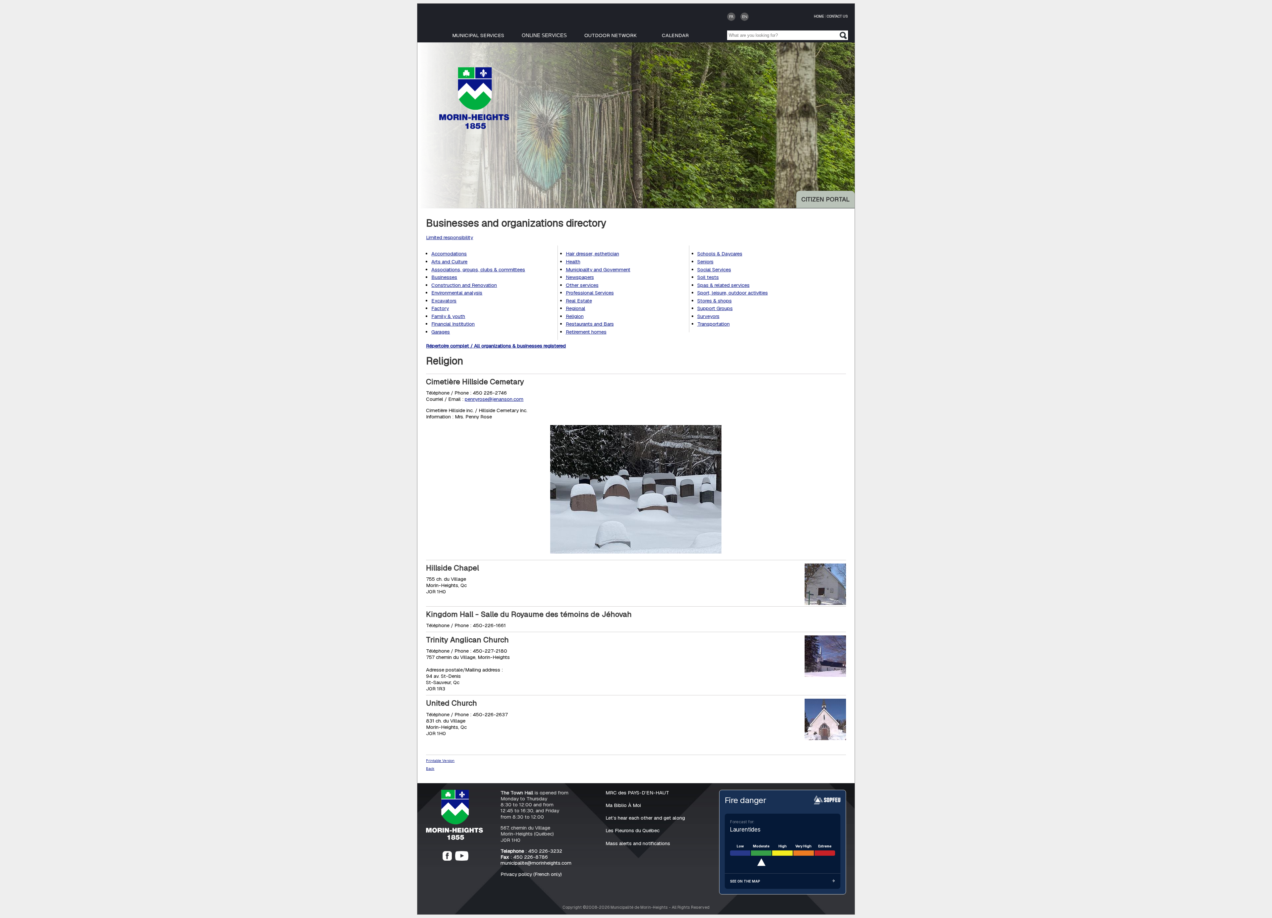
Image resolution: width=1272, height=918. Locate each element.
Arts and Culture (449, 261)
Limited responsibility (449, 237)
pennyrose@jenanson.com (494, 399)
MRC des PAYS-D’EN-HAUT (637, 792)
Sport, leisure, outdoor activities (732, 293)
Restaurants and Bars (590, 324)
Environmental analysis (456, 293)
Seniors (705, 261)
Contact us (837, 16)
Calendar (675, 35)
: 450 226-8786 (524, 857)
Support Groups (715, 308)
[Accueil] (454, 838)
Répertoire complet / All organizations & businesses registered (496, 346)
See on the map (745, 881)
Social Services (714, 269)
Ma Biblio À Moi (623, 805)
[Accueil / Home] (474, 127)
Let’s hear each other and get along (645, 818)
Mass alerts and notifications (638, 843)
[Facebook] (447, 859)
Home (819, 16)
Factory (440, 308)
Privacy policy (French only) (531, 874)
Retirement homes (586, 332)
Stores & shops (714, 300)
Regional (575, 308)
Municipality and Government (598, 269)
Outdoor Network (610, 35)
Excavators (443, 300)
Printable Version (440, 760)
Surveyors (708, 316)
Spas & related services (723, 285)
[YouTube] (461, 859)
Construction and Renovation (464, 285)
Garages (440, 332)
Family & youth (448, 316)
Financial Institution (453, 324)
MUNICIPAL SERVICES (478, 35)
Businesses (444, 277)
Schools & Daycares (719, 253)
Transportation (713, 324)
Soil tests (708, 277)
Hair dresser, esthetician (592, 253)
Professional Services (590, 293)
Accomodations (449, 253)
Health (573, 261)
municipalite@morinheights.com (536, 863)
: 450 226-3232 (531, 851)
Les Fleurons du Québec (633, 830)
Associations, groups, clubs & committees (478, 269)
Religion (575, 316)
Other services (582, 285)
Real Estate (579, 300)
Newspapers (580, 277)
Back (430, 768)
